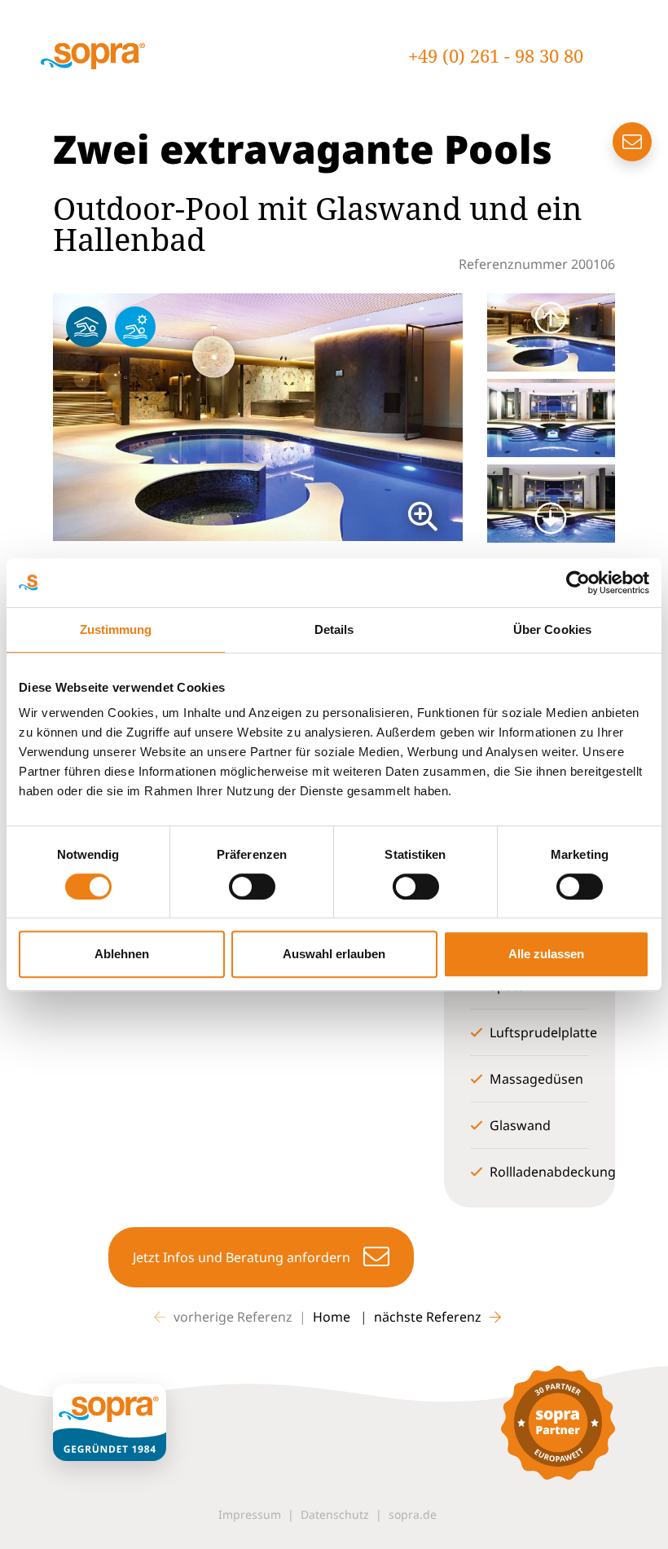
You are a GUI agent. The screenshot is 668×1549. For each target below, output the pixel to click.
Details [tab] (334, 629)
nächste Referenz (427, 1317)
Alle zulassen (546, 954)
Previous (41, 417)
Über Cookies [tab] (552, 629)
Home (333, 1317)
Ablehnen (121, 954)
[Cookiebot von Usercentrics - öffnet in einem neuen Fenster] (578, 582)
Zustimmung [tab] (116, 629)
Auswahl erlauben (334, 954)
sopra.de (413, 1514)
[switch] (252, 887)
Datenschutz (335, 1514)
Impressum (249, 1514)
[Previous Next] (258, 417)
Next (475, 417)
